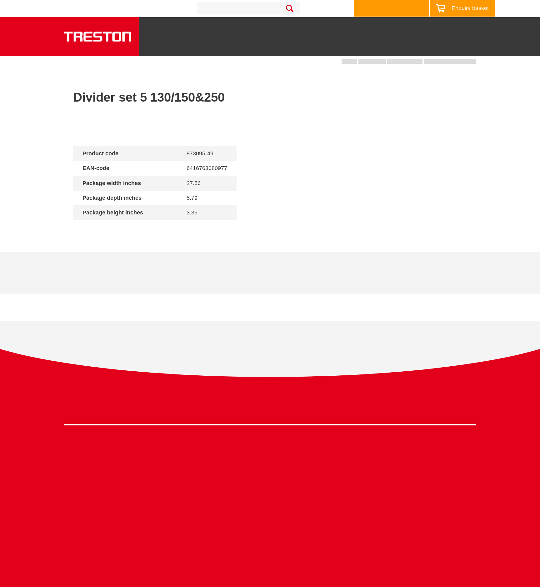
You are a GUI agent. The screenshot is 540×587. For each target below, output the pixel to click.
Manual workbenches (190, 489)
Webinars (383, 480)
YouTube (469, 406)
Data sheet (111, 277)
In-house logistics (289, 508)
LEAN (276, 499)
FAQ (378, 518)
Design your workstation (388, 8)
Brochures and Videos (377, 26)
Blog (446, 26)
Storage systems (281, 45)
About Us (474, 26)
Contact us (119, 8)
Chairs (433, 47)
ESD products (182, 460)
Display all (95, 229)
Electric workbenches (190, 480)
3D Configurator (390, 451)
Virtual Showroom (290, 518)
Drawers (360, 47)
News (423, 26)
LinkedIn (457, 406)
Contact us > (292, 536)
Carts (325, 47)
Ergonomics (283, 480)
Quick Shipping (287, 451)
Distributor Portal (391, 508)
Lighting (398, 47)
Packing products (186, 470)
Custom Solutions (289, 470)
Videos (381, 470)
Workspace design (290, 460)
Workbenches (223, 47)
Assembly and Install (190, 556)
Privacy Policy (426, 404)
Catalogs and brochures (399, 460)
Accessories (77, 508)
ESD (275, 489)
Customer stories (392, 499)
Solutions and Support (310, 26)
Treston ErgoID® (185, 546)
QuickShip (470, 47)
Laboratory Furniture (189, 451)
